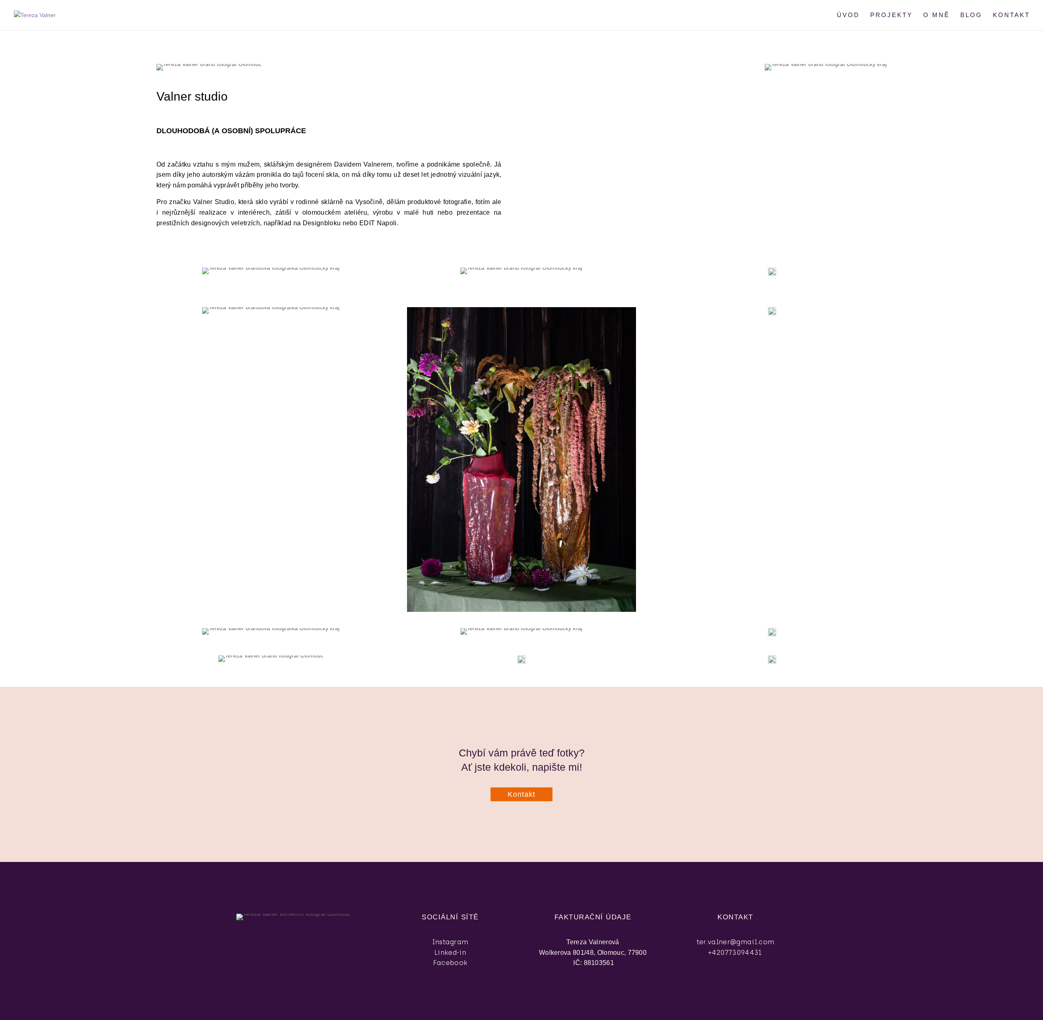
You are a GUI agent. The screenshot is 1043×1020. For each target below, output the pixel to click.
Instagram (450, 942)
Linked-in (450, 952)
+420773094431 (735, 952)
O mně (936, 15)
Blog (971, 15)
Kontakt (1011, 15)
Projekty (891, 15)
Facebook (450, 963)
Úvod (848, 15)
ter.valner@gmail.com (735, 942)
